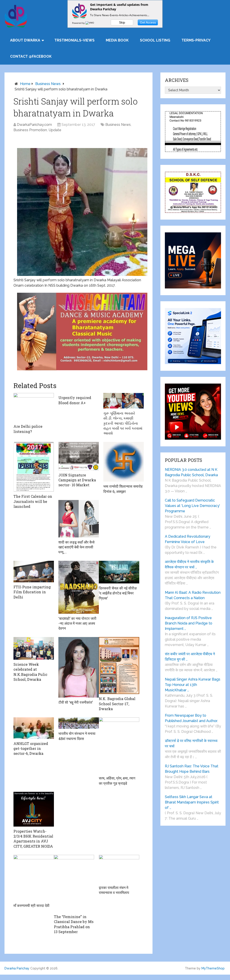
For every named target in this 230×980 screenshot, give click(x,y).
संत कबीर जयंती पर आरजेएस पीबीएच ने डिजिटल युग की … (190, 656)
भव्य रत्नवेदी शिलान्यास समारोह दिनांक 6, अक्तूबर (123, 488)
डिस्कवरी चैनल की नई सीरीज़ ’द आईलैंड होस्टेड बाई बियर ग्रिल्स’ (118, 593)
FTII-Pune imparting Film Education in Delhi (32, 592)
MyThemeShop (213, 968)
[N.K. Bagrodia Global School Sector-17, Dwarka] (119, 665)
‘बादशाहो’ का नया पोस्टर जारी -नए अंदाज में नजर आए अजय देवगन (77, 623)
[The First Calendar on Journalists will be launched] (33, 467)
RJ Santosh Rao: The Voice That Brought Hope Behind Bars (191, 769)
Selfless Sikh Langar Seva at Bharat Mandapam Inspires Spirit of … (192, 802)
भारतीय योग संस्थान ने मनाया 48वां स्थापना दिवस (76, 736)
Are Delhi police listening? (27, 429)
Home (25, 84)
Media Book (117, 40)
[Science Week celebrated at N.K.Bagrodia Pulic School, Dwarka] (33, 648)
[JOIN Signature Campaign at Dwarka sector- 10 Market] (78, 456)
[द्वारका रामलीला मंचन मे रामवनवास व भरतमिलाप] (119, 869)
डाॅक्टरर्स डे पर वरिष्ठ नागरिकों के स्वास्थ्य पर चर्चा (191, 743)
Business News (48, 84)
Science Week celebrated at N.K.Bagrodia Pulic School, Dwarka (30, 672)
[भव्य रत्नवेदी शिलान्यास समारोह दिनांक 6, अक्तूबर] (123, 462)
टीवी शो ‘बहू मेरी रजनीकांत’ (75, 702)
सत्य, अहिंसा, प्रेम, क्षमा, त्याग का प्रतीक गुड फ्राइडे (117, 780)
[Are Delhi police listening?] (33, 407)
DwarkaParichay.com (34, 124)
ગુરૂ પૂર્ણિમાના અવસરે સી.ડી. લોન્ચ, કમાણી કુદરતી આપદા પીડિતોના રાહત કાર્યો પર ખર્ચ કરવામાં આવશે (122, 423)
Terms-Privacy (195, 40)
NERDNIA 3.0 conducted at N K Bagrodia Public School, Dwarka (191, 472)
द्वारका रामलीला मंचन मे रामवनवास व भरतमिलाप (114, 890)
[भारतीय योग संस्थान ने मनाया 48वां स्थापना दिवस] (78, 723)
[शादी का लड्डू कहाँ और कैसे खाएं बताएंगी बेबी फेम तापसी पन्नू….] (78, 518)
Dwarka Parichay (16, 968)
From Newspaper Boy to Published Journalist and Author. (191, 718)
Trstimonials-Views (74, 40)
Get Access (148, 22)
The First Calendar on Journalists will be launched (32, 501)
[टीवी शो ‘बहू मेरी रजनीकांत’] (78, 667)
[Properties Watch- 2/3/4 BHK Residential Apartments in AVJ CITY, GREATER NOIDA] (33, 809)
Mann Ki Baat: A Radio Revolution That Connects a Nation (193, 595)
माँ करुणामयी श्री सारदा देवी (31, 905)
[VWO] (90, 22)
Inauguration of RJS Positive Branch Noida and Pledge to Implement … (188, 623)
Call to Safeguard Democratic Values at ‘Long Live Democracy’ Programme (192, 505)
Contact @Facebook (31, 56)
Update (55, 130)
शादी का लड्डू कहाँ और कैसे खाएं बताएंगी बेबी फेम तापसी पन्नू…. (76, 547)
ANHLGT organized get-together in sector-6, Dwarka (30, 748)
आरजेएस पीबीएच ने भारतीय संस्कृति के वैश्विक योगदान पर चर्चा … (189, 564)
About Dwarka (25, 40)
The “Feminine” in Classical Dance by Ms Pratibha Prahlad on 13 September (73, 924)
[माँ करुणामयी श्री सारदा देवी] (33, 878)
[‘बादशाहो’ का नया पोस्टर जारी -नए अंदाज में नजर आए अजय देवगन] (78, 587)
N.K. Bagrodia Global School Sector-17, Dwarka (117, 703)
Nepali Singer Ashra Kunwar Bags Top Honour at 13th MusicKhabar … (192, 684)
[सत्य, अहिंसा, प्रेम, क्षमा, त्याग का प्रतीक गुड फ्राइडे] (119, 745)
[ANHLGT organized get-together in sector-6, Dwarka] (33, 728)
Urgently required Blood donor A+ (74, 400)
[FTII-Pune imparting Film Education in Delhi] (33, 571)
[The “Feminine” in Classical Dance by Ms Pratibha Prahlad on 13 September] (74, 883)
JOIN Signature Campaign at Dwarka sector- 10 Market (77, 480)
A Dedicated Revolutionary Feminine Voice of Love (187, 539)
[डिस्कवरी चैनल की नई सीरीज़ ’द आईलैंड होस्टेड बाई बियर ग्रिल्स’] (119, 572)
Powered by (78, 22)
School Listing (155, 40)
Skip (122, 22)
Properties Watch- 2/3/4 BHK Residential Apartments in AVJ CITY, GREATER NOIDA (33, 839)
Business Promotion (30, 130)
